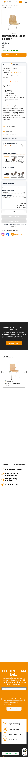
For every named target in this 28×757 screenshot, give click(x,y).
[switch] (24, 755)
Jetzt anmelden (14, 709)
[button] (10, 753)
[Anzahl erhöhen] (25, 212)
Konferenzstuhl (14, 72)
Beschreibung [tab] (7, 64)
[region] (14, 21)
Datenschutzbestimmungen (18, 699)
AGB (23, 700)
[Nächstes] (25, 371)
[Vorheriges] (3, 371)
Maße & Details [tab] (17, 64)
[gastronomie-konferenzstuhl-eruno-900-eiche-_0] (14, 21)
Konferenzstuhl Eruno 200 (12, 383)
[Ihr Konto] (23, 2)
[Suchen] (20, 2)
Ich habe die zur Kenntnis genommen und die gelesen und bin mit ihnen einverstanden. (15, 701)
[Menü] (2, 2)
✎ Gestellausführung (10, 143)
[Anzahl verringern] (3, 212)
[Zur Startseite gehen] (11, 2)
